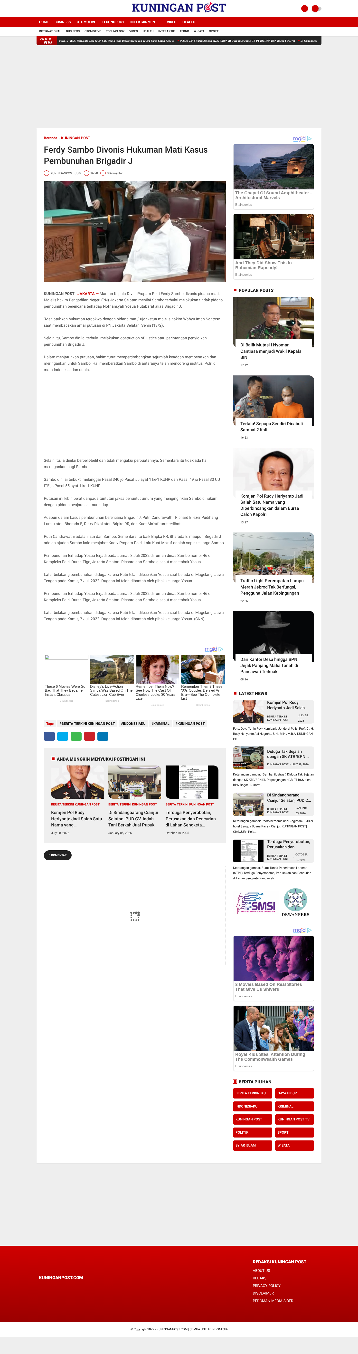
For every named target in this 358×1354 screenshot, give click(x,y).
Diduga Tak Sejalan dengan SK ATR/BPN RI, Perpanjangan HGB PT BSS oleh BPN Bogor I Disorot (199, 40)
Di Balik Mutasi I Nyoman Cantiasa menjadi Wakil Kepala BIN (270, 351)
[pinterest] (89, 736)
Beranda (50, 138)
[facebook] (38, 8)
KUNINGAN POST (75, 138)
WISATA (284, 1145)
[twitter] (44, 8)
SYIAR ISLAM (246, 1145)
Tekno (184, 31)
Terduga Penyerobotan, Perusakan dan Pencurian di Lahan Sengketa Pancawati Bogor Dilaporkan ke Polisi (191, 819)
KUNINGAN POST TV (294, 1119)
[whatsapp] (76, 736)
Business (63, 22)
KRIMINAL (161, 724)
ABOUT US (261, 1270)
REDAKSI (260, 1278)
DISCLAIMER (263, 1293)
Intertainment (143, 22)
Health (188, 22)
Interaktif (166, 31)
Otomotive (86, 22)
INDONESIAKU (134, 724)
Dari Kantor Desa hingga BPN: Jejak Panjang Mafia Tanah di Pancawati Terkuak (269, 665)
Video (172, 22)
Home (44, 22)
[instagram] (51, 8)
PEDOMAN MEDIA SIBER (273, 1301)
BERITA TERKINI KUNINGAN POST (88, 724)
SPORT (283, 1132)
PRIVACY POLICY (267, 1286)
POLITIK (242, 1132)
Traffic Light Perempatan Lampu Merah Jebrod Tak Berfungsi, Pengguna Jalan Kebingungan (272, 586)
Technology (113, 22)
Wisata (199, 31)
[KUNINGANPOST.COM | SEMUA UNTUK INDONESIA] (179, 14)
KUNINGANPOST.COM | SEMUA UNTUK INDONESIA (192, 1329)
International (50, 31)
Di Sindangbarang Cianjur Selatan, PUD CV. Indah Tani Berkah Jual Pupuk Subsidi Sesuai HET (133, 819)
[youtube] (57, 8)
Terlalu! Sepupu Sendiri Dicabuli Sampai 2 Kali (271, 426)
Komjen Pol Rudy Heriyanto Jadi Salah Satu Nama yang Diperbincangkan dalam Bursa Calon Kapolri (77, 40)
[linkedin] (102, 736)
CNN (199, 619)
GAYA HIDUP (287, 1093)
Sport (213, 31)
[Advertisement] (179, 87)
